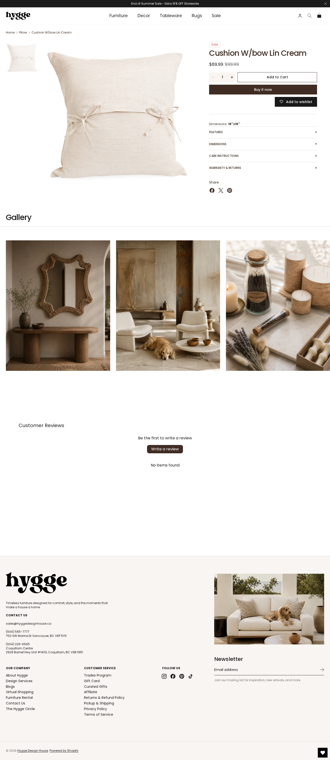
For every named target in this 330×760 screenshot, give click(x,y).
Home (10, 32)
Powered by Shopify (64, 750)
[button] (309, 15)
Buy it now (263, 89)
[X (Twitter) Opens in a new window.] (221, 190)
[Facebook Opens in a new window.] (212, 190)
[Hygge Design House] (36, 582)
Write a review (165, 449)
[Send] (322, 670)
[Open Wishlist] (323, 753)
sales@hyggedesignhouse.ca (28, 624)
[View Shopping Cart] (319, 15)
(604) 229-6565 (18, 644)
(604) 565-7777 (17, 632)
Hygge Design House (32, 750)
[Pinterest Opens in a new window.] (230, 190)
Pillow (23, 32)
